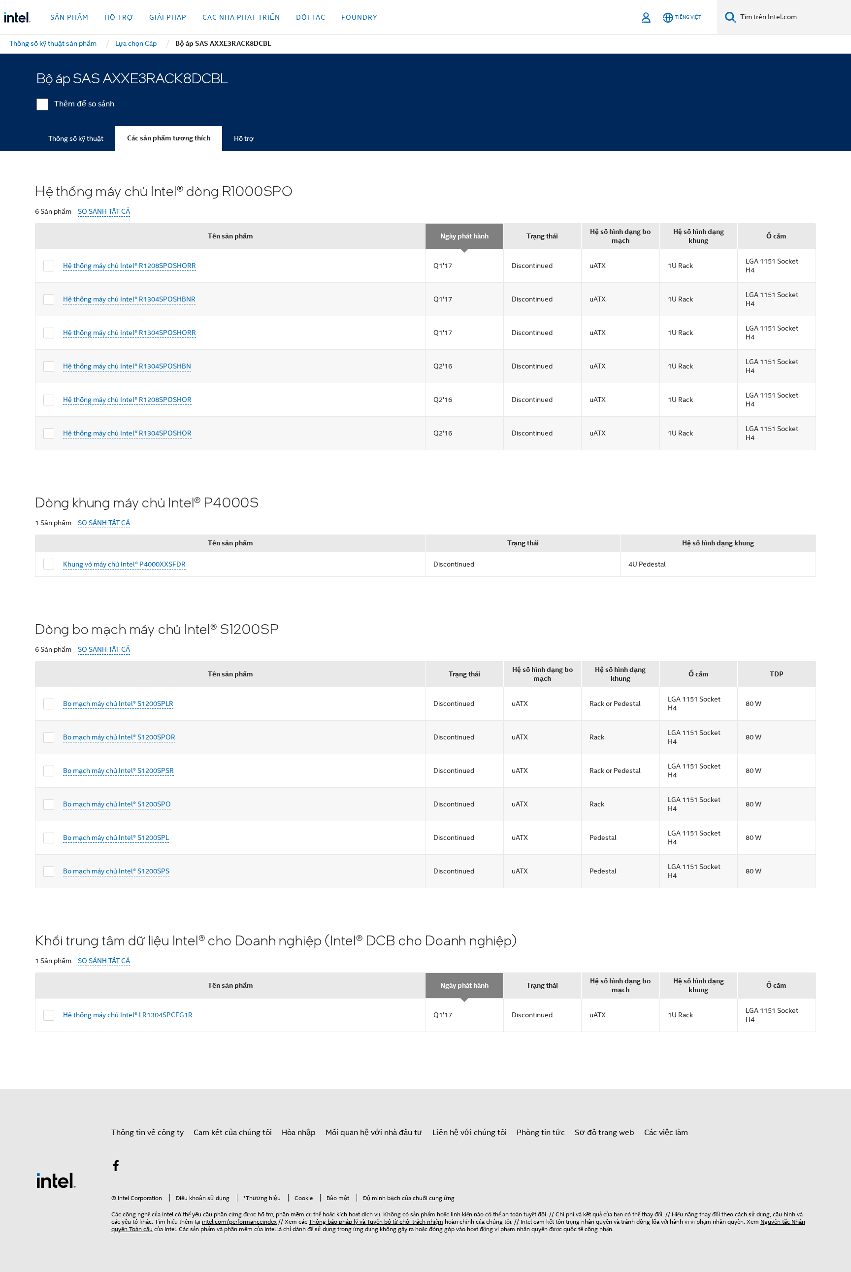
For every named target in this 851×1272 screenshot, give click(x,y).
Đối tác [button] (311, 17)
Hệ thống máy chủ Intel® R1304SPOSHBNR (129, 299)
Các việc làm (666, 1133)
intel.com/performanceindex (239, 1221)
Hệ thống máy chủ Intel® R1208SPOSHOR (127, 399)
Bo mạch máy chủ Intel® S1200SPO (117, 804)
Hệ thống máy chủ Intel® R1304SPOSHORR (129, 332)
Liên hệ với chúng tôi (469, 1133)
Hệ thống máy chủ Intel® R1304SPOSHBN (127, 366)
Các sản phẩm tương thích (168, 138)
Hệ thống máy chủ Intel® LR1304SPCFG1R (128, 1014)
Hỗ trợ (244, 138)
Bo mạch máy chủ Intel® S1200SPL (116, 837)
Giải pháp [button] (168, 17)
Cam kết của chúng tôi (233, 1133)
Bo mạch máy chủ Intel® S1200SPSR (118, 770)
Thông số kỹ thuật (75, 138)
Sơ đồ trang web (604, 1133)
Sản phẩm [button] (69, 17)
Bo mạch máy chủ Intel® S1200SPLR (118, 703)
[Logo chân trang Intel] (56, 1180)
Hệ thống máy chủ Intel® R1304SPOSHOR (127, 433)
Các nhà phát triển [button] (241, 17)
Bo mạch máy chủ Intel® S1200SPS (116, 871)
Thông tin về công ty (147, 1133)
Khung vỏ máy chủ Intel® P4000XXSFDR (124, 564)
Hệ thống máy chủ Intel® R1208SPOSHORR (129, 265)
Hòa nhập (299, 1133)
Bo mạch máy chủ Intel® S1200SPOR (119, 737)
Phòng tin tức (541, 1133)
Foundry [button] (359, 17)
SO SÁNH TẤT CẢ (104, 211)
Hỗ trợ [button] (118, 17)
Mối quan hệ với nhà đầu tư (374, 1133)
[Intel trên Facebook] (115, 1167)
